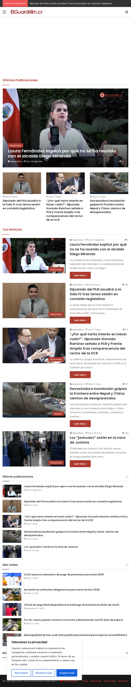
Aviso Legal (109, 681)
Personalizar (21, 672)
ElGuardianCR (70, 681)
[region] (44, 658)
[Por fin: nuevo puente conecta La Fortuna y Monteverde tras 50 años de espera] (12, 624)
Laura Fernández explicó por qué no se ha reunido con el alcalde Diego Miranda (98, 249)
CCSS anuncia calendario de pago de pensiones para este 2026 (64, 574)
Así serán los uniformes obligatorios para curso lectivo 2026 (62, 589)
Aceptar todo (66, 672)
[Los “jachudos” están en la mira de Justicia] (12, 551)
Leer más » (80, 275)
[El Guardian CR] (26, 11)
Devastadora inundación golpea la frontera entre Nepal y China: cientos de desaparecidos (107, 206)
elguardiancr (16, 161)
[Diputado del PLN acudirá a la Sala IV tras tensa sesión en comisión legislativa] (22, 183)
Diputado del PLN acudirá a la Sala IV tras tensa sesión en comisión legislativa (22, 204)
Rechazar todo (44, 672)
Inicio (85, 681)
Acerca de (95, 681)
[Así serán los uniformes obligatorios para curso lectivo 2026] (12, 594)
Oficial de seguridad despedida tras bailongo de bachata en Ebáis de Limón (71, 604)
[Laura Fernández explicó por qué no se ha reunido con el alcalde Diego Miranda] (65, 128)
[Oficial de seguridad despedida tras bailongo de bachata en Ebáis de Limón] (12, 609)
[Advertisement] (65, 52)
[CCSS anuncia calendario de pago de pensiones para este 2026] (12, 579)
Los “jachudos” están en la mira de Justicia (51, 547)
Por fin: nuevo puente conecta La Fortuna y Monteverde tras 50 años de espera (73, 620)
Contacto (123, 681)
